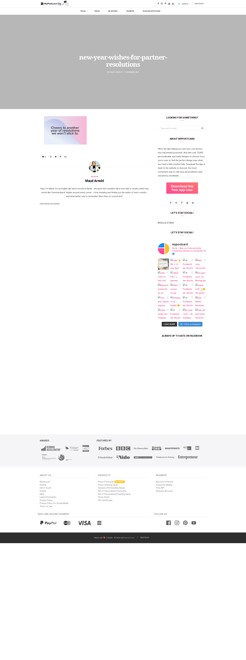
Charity (43, 491)
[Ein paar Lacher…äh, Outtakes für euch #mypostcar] (188, 313)
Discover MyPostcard (151, 11)
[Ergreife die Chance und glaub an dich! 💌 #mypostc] (163, 264)
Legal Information (48, 497)
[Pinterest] (25, 141)
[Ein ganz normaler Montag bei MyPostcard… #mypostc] (200, 276)
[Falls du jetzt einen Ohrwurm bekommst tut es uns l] (200, 313)
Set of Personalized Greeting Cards (114, 494)
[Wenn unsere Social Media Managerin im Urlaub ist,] (176, 289)
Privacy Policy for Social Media (54, 503)
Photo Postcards (111, 482)
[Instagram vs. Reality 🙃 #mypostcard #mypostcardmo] (176, 301)
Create (97, 11)
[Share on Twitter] (25, 134)
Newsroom (45, 482)
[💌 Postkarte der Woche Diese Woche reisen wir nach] (188, 264)
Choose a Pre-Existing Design (111, 488)
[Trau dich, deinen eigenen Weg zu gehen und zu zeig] (163, 301)
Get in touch (45, 488)
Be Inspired (113, 11)
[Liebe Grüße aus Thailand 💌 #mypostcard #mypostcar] (163, 313)
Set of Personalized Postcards (112, 491)
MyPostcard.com (128, 538)
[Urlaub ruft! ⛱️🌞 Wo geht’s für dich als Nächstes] (200, 289)
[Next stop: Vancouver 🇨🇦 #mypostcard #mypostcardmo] (200, 264)
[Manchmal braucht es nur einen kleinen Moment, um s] (163, 289)
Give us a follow (167, 223)
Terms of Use (46, 506)
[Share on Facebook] (25, 127)
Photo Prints (103, 497)
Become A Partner (164, 482)
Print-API (160, 488)
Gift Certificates (105, 500)
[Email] (25, 148)
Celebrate (130, 11)
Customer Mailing (164, 485)
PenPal (43, 485)
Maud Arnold (116, 72)
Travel (83, 11)
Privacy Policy (46, 500)
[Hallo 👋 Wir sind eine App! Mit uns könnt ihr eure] (176, 264)
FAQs (42, 494)
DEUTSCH (199, 4)
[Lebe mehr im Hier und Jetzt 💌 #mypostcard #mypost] (163, 276)
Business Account (164, 491)
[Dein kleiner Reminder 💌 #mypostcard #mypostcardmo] (200, 301)
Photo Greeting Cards (108, 485)
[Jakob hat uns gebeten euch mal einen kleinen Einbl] (176, 276)
